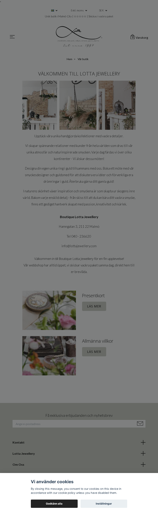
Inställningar (104, 503)
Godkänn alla (54, 503)
